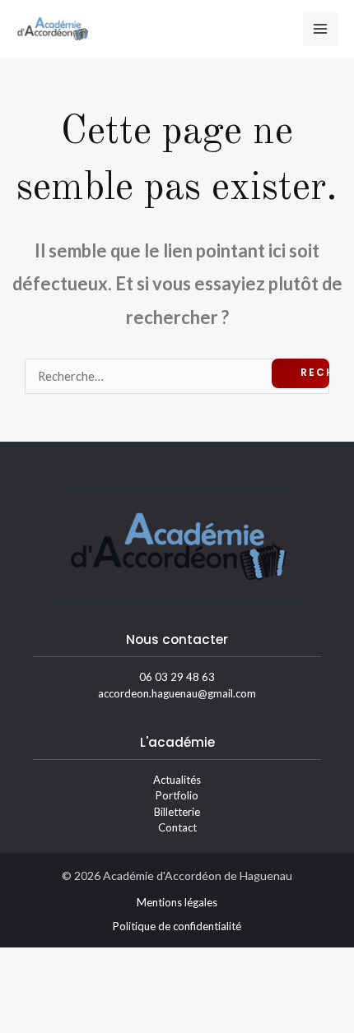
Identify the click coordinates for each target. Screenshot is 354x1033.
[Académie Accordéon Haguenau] (52, 28)
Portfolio (177, 795)
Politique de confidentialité (177, 926)
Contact (177, 827)
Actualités (177, 779)
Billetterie (177, 811)
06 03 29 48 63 (177, 676)
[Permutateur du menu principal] (320, 29)
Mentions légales (177, 902)
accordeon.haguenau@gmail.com (177, 693)
